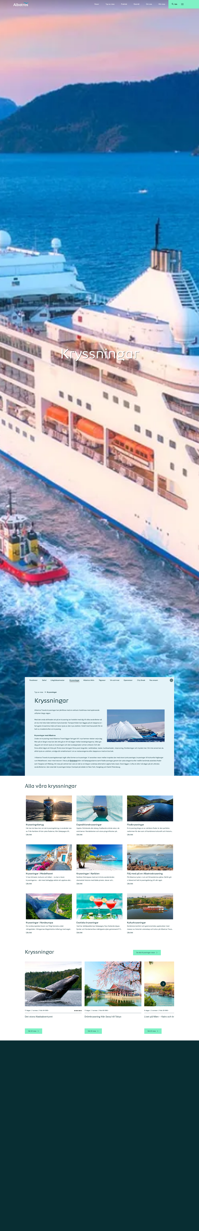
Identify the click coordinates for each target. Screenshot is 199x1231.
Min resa (162, 4)
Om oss (149, 4)
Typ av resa (110, 4)
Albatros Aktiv (88, 680)
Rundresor (34, 680)
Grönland (73, 761)
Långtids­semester (57, 680)
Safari (44, 680)
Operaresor (128, 680)
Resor (97, 4)
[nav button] (171, 680)
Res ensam (154, 680)
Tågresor (102, 680)
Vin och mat (114, 680)
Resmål (136, 4)
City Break (141, 680)
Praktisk (124, 4)
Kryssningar (74, 680)
